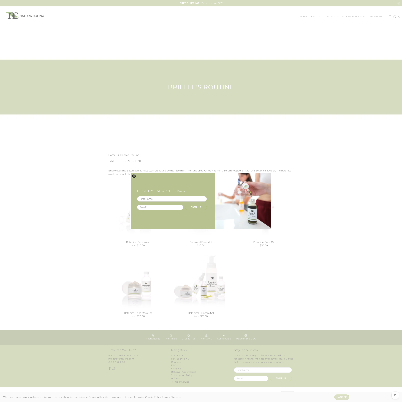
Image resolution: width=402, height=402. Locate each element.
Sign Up (196, 207)
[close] (134, 176)
